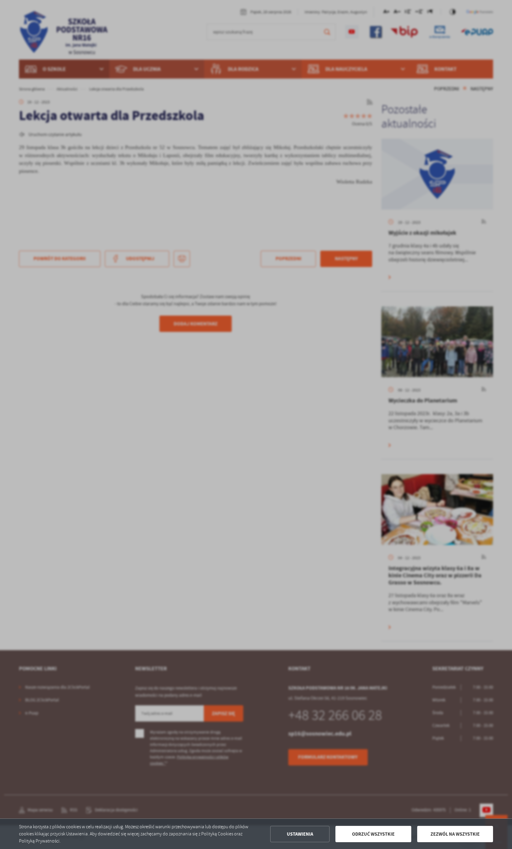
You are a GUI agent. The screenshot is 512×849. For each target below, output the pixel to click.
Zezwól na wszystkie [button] (455, 834)
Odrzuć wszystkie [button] (373, 834)
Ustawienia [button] (300, 834)
